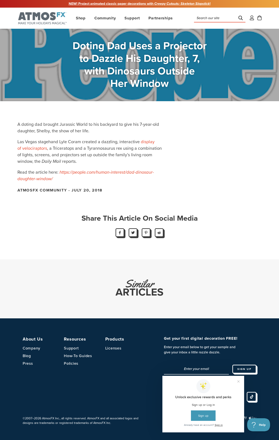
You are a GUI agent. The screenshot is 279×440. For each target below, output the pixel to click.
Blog (27, 355)
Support (71, 348)
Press (28, 363)
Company (31, 348)
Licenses (113, 348)
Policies (71, 363)
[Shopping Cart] (259, 18)
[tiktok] (251, 396)
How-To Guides (78, 355)
